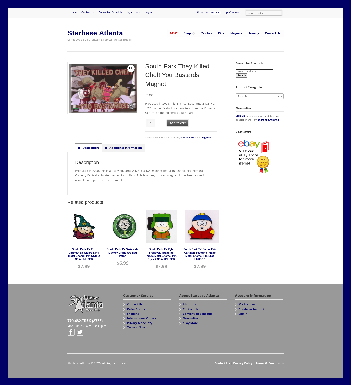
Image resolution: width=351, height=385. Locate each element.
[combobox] (260, 96)
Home (73, 12)
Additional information (125, 148)
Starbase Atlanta (95, 33)
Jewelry (253, 33)
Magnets (236, 33)
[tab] (88, 148)
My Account (133, 12)
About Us (189, 304)
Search (241, 75)
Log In (148, 12)
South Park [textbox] (258, 96)
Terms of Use (136, 327)
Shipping (133, 314)
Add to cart (178, 123)
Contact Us (87, 12)
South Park (187, 137)
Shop (187, 33)
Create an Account (251, 309)
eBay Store (190, 323)
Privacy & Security (139, 323)
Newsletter (190, 318)
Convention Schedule (110, 12)
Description (90, 148)
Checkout (234, 12)
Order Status (136, 309)
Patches (206, 33)
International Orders (141, 318)
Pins (221, 33)
